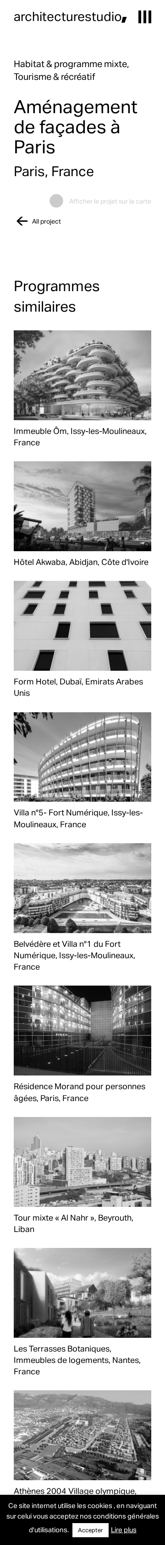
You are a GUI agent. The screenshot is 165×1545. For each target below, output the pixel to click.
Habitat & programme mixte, (71, 63)
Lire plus (124, 1529)
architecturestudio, (70, 16)
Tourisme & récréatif (54, 76)
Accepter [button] (90, 1530)
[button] (144, 16)
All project (46, 221)
